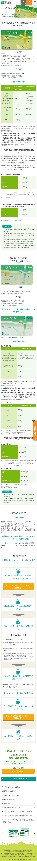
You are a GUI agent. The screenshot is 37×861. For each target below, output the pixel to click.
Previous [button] (2, 833)
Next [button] (35, 833)
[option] (18, 832)
